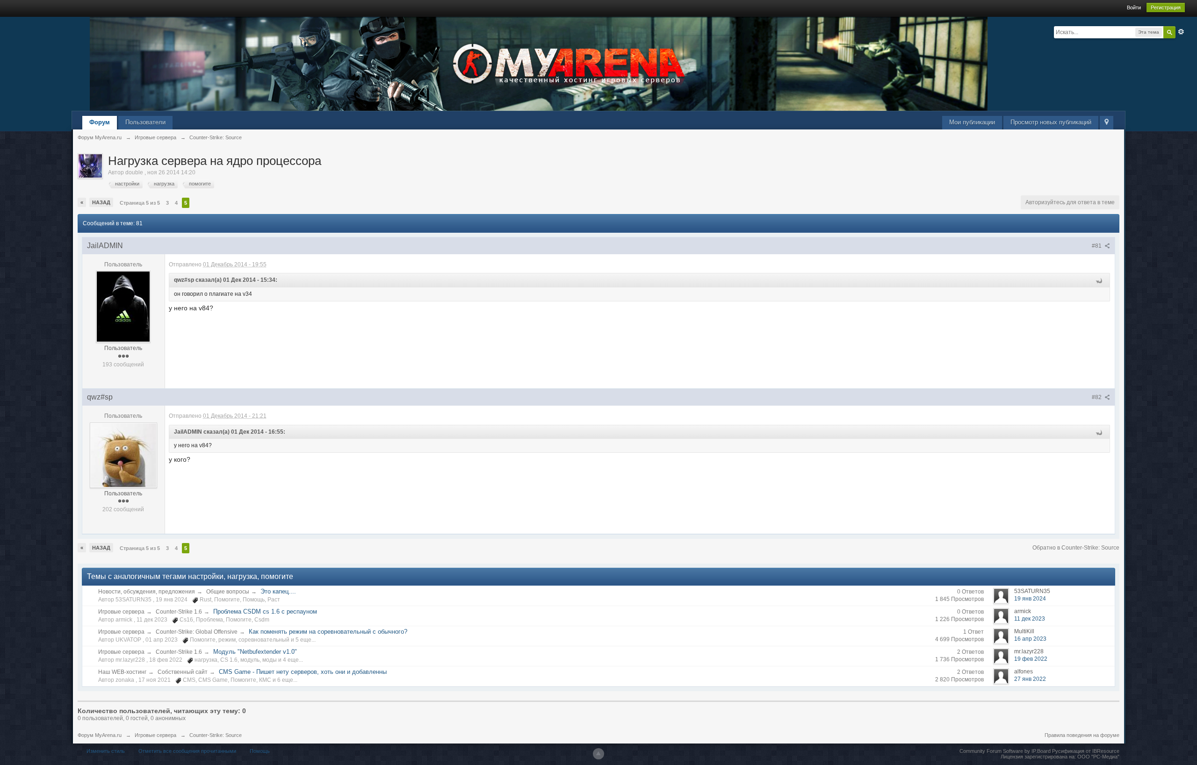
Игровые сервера (121, 611)
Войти (1134, 7)
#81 (1097, 246)
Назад (101, 202)
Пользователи (145, 122)
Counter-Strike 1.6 (179, 611)
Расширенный (1181, 32)
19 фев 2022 (1030, 659)
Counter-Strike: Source (215, 735)
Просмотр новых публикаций (1050, 122)
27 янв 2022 (1030, 679)
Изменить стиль (106, 751)
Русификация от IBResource (1085, 751)
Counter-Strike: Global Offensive (197, 632)
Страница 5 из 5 (140, 203)
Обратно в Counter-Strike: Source (1075, 547)
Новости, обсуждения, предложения (146, 591)
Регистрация (1166, 7)
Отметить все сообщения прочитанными (187, 751)
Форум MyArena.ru (100, 735)
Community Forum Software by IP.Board (1005, 751)
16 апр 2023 (1030, 639)
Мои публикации (972, 122)
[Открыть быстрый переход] (1106, 122)
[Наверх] (598, 753)
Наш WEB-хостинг (122, 672)
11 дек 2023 (1029, 618)
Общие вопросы (227, 591)
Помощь (260, 751)
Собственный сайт (183, 672)
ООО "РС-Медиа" (1098, 756)
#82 (1097, 397)
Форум (99, 122)
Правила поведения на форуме (1082, 735)
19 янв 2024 (1030, 598)
